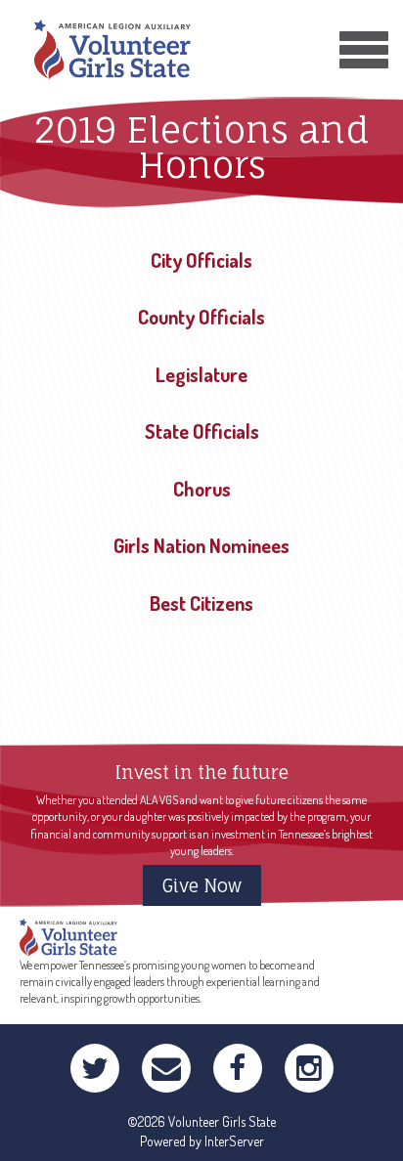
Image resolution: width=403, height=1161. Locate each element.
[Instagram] (309, 1068)
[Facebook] (237, 1068)
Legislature (201, 374)
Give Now (202, 885)
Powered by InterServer (202, 1141)
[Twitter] (94, 1068)
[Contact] (166, 1068)
